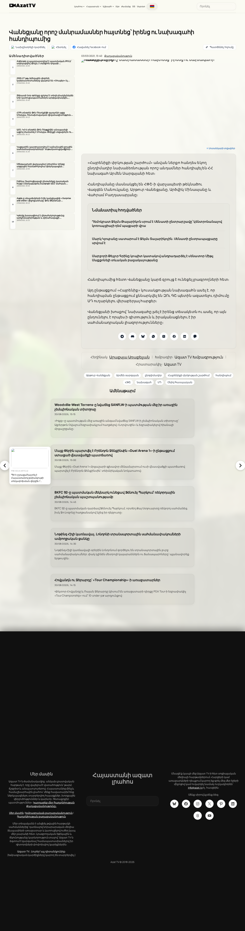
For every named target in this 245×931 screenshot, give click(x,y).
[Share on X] (164, 336)
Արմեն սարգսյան (127, 375)
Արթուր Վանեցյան (98, 375)
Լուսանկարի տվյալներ (222, 148)
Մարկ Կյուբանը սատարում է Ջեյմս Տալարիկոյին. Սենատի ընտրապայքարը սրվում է (155, 241)
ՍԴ (159, 382)
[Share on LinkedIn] (184, 336)
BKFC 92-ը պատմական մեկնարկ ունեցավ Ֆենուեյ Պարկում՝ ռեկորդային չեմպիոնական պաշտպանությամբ (115, 494)
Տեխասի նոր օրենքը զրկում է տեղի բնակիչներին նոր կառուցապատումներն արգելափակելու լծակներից (45, 96)
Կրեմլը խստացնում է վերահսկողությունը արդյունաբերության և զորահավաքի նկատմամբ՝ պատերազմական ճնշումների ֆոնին (41, 216)
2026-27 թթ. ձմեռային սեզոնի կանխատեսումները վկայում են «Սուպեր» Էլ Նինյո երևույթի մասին (42, 79)
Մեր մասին (16, 813)
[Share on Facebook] (174, 336)
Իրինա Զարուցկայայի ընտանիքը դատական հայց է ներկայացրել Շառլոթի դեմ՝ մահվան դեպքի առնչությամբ (43, 182)
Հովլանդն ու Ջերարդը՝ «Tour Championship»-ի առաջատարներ (107, 580)
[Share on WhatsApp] (153, 336)
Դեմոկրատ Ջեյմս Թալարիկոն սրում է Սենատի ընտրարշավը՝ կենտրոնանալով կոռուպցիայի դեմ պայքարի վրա (157, 223)
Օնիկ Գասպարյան (180, 382)
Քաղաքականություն (118, 56)
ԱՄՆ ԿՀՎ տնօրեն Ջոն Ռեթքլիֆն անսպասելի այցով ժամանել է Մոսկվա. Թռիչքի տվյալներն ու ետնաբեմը (44, 131)
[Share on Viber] (195, 336)
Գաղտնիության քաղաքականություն (41, 816)
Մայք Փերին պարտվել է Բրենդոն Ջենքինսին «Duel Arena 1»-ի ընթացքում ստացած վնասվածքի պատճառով (115, 452)
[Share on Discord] (132, 336)
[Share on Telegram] (122, 336)
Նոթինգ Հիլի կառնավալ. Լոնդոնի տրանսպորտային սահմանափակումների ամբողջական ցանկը (118, 536)
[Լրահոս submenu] (83, 6)
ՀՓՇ (128, 382)
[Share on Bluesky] (143, 336)
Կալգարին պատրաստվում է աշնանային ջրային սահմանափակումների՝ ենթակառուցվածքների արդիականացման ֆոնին (44, 148)
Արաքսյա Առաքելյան (129, 357)
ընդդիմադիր (153, 375)
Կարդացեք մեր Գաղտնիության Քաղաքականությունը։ (50, 804)
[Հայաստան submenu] (100, 6)
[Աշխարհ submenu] (113, 6)
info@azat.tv (195, 787)
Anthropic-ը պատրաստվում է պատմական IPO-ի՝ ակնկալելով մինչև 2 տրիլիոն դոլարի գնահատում (44, 62)
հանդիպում (223, 375)
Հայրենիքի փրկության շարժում (188, 375)
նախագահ (144, 382)
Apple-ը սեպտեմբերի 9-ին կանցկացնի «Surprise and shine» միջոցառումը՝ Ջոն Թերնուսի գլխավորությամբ (44, 199)
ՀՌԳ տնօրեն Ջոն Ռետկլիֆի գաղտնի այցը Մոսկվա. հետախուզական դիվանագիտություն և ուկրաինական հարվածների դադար (45, 114)
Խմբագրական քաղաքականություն (48, 813)
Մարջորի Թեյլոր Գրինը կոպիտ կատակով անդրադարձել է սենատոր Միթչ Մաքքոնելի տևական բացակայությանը (152, 258)
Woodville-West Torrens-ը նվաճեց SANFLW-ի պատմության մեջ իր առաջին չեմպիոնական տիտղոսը (116, 407)
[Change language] (152, 6)
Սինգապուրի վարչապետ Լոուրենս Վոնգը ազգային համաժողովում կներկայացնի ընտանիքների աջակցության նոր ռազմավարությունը (41, 165)
